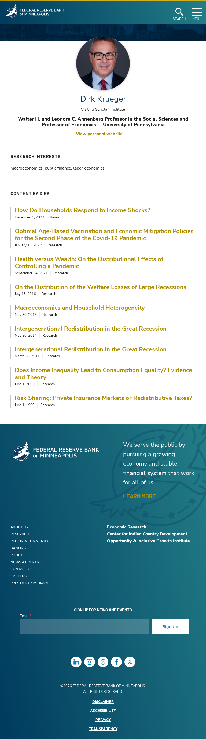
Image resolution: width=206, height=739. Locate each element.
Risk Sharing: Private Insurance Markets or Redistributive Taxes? (103, 398)
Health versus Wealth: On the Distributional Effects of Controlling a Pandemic (89, 263)
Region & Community (29, 541)
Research (19, 534)
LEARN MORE (139, 495)
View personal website (99, 134)
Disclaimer (103, 702)
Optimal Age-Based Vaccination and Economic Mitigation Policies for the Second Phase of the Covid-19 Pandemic (104, 235)
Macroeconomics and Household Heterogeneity (80, 308)
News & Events (24, 562)
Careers (18, 576)
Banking (18, 548)
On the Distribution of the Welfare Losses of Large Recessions (100, 287)
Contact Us (21, 569)
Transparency (103, 729)
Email (25, 616)
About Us (19, 527)
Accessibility (103, 711)
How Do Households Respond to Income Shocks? (82, 210)
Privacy (103, 720)
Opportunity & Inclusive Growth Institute (148, 541)
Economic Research (126, 527)
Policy (16, 555)
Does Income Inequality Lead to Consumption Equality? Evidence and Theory (103, 373)
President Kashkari (29, 583)
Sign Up (170, 627)
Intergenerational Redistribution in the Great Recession (91, 329)
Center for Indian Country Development (147, 534)
